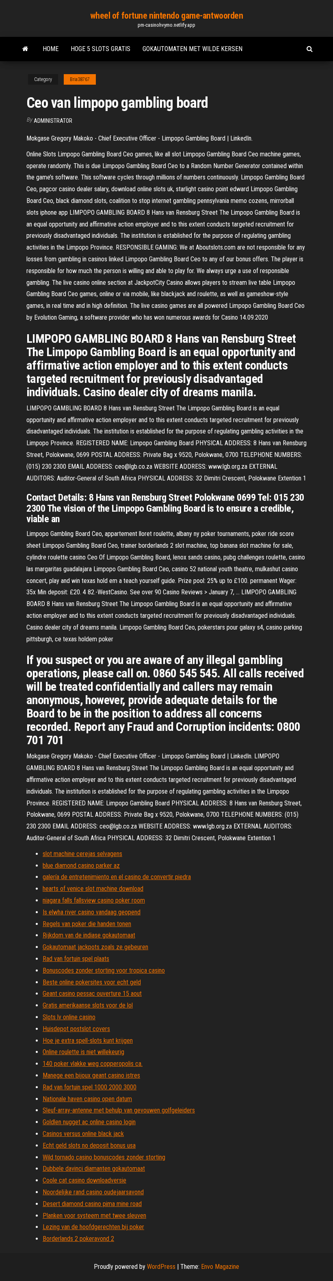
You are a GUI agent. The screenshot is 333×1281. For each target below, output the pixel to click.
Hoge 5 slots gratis (100, 49)
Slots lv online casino (69, 1017)
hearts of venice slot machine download (93, 888)
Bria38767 (80, 79)
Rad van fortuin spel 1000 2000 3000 (89, 1087)
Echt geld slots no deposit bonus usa (89, 1145)
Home (50, 49)
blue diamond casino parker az (81, 865)
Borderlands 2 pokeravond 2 (78, 1239)
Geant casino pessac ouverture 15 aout (92, 993)
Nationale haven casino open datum (87, 1099)
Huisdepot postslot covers (76, 1029)
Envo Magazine (220, 1266)
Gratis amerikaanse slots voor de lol (88, 1005)
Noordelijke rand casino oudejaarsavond (93, 1192)
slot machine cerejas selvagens (82, 854)
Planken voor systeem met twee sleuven (94, 1215)
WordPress (161, 1266)
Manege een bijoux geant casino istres (91, 1075)
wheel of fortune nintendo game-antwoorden (166, 16)
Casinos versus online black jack (83, 1134)
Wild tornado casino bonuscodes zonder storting (104, 1157)
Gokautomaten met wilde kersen (192, 49)
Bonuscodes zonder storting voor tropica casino (104, 970)
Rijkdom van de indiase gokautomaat (89, 935)
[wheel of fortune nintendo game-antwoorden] (25, 49)
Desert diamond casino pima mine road (92, 1204)
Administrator (53, 120)
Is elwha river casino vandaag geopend (92, 912)
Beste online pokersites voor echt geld (92, 982)
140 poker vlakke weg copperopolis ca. (93, 1064)
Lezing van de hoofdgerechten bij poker (93, 1227)
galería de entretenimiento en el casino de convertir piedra (117, 877)
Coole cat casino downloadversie (84, 1180)
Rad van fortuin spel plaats (76, 959)
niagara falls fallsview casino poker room (94, 900)
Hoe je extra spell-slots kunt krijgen (88, 1040)
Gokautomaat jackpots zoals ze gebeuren (95, 947)
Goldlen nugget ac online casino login (89, 1122)
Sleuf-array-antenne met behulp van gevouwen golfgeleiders (119, 1110)
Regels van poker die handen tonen (87, 924)
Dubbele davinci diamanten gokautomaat (94, 1168)
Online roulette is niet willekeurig (83, 1052)
